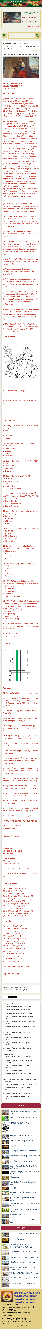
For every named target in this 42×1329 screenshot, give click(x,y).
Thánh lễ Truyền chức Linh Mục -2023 (22, 1251)
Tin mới (21, 1105)
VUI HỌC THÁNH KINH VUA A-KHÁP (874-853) (18, 1037)
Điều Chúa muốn (15, 1177)
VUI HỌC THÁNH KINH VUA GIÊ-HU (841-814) (18, 1043)
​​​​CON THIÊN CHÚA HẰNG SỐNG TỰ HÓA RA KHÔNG (20, 1079)
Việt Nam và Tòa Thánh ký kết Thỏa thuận (24, 1273)
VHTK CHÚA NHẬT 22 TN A (19, 1123)
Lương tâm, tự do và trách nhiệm (20, 1135)
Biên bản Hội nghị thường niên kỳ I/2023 (23, 1262)
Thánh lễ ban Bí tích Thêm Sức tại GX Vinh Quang (24, 1204)
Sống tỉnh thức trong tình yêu (19, 1146)
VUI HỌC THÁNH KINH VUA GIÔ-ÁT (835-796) (18, 1048)
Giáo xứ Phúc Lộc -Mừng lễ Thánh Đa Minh (24, 1278)
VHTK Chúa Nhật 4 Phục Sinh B (14, 1013)
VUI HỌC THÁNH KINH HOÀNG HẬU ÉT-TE (17, 1088)
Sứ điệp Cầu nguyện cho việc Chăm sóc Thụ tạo (23, 1210)
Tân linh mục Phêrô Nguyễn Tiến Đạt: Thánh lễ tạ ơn (22, 1268)
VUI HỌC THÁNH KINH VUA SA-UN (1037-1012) (18, 1060)
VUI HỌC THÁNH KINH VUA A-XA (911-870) (17, 1032)
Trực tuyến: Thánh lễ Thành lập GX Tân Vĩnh (23, 1193)
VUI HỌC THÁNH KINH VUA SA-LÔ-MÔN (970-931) (19, 1016)
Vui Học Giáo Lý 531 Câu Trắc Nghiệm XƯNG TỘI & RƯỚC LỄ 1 (21, 1246)
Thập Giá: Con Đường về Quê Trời (21, 1141)
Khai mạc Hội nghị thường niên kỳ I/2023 (23, 1257)
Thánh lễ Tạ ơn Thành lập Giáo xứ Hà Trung (22, 1183)
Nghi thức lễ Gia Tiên (16, 1239)
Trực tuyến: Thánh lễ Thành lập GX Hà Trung (22, 1221)
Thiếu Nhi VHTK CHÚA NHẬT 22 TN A (23, 1117)
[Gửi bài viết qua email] (30, 50)
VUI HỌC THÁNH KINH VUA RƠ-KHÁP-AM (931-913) (20, 1022)
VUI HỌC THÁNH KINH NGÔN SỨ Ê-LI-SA (17, 1065)
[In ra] (34, 50)
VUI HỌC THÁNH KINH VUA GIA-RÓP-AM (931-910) (20, 1027)
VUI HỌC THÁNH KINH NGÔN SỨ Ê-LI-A (17, 1071)
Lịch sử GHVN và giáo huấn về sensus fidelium (22, 1199)
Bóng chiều (13, 1188)
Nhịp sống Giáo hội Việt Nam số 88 (21, 1161)
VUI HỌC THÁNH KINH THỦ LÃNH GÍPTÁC (17, 1096)
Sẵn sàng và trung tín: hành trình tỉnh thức (23, 1151)
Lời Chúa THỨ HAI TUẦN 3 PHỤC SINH (16, 1057)
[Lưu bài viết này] (37, 50)
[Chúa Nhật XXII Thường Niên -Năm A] (12, 17)
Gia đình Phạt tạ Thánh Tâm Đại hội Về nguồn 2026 (23, 1167)
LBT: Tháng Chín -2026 (17, 1215)
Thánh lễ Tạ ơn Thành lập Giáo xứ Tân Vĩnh (24, 1156)
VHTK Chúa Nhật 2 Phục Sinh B (14, 1006)
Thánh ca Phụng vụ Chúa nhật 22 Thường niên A (24, 1173)
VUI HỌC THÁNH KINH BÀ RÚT (14, 1093)
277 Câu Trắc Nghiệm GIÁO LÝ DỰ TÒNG (24, 1233)
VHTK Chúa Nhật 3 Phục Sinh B (14, 1010)
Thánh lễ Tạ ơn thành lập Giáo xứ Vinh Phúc (22, 1112)
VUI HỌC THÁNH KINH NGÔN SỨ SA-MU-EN (18, 1074)
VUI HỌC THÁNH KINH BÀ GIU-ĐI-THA (16, 1084)
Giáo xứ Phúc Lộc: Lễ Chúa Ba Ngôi (22, 1283)
